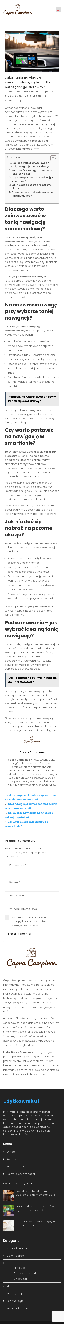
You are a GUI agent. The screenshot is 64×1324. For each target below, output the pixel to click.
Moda (11, 1286)
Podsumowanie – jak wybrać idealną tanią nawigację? (32, 194)
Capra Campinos (41, 91)
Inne (9, 1263)
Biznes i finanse (17, 1248)
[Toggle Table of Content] (51, 158)
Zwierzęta (20, 1279)
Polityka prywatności (21, 1174)
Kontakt (12, 1159)
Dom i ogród (15, 1256)
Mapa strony (15, 1166)
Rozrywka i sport (25, 1273)
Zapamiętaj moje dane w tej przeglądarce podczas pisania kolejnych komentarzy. (31, 921)
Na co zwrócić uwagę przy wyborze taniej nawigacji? (31, 172)
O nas (11, 1151)
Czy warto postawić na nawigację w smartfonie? (33, 179)
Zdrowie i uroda (17, 1308)
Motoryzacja (33, 96)
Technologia (15, 1301)
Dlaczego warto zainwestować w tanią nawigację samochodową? (30, 164)
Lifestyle (19, 1268)
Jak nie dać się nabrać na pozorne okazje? (32, 186)
